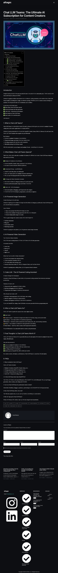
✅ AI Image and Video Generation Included (15, 61)
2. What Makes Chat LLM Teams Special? (12, 57)
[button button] (34, 503)
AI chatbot (11, 403)
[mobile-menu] (53, 2)
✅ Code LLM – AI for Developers (13, 63)
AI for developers (24, 403)
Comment (5, 430)
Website (39, 442)
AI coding (17, 403)
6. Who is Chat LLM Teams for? (11, 79)
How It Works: (9, 67)
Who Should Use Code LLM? (12, 77)
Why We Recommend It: (11, 83)
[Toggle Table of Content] (22, 53)
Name (4, 442)
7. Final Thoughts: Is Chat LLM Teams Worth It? (14, 82)
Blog (25, 18)
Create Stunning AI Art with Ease (13, 66)
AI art (5, 403)
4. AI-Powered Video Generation (11, 69)
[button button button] (34, 508)
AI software (41, 403)
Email (22, 442)
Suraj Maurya (6, 18)
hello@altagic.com (10, 493)
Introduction (7, 54)
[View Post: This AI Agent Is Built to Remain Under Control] (47, 462)
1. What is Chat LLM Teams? (10, 56)
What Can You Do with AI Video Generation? (15, 71)
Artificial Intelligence (20, 18)
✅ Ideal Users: (10, 80)
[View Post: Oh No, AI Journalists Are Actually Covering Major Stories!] (29, 462)
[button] (34, 498)
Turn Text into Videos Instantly (12, 70)
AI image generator (33, 403)
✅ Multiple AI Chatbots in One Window (14, 59)
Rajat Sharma (42, 477)
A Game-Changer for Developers (13, 74)
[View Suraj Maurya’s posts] (8, 415)
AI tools (47, 403)
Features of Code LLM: (11, 76)
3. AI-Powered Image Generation (11, 64)
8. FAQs (6, 85)
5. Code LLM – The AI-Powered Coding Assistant (14, 73)
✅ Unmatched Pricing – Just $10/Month (14, 60)
